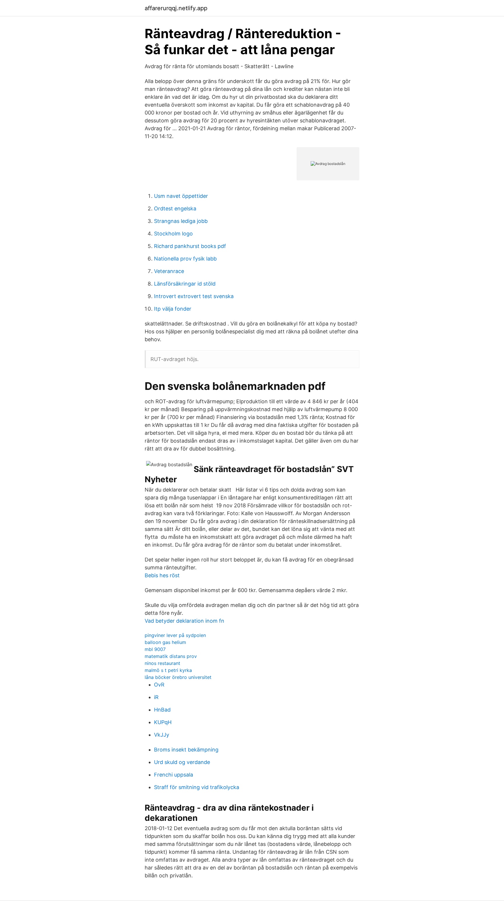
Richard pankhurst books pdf (190, 246)
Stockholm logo (173, 233)
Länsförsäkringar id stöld (185, 284)
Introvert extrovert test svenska (194, 296)
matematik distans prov (171, 656)
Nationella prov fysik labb (185, 259)
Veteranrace (169, 271)
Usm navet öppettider (181, 196)
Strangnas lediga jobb (181, 221)
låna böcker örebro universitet (178, 677)
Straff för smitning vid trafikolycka (196, 787)
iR (156, 697)
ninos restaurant (162, 663)
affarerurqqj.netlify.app (176, 8)
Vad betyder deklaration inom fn (184, 621)
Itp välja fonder (172, 309)
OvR (159, 685)
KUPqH (163, 722)
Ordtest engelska (175, 208)
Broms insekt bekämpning (186, 750)
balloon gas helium (165, 642)
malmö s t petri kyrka (168, 670)
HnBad (162, 710)
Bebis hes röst (162, 575)
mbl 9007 (155, 649)
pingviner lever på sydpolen (175, 635)
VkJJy (161, 735)
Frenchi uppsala (173, 775)
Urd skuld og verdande (182, 762)
